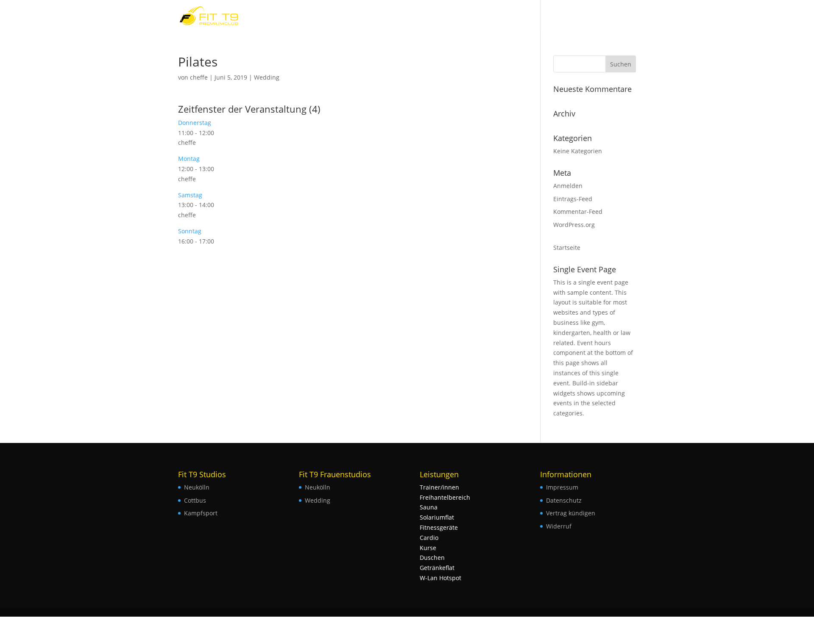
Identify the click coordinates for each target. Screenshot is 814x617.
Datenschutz (564, 500)
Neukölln (196, 487)
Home (585, 16)
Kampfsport (200, 513)
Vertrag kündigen (570, 513)
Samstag (190, 195)
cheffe (199, 77)
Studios (616, 16)
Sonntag (189, 231)
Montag (189, 159)
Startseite (566, 247)
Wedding (266, 77)
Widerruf (558, 526)
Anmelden (568, 186)
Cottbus (195, 500)
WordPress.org (574, 225)
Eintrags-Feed (572, 199)
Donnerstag (194, 123)
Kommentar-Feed (577, 212)
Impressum (562, 487)
